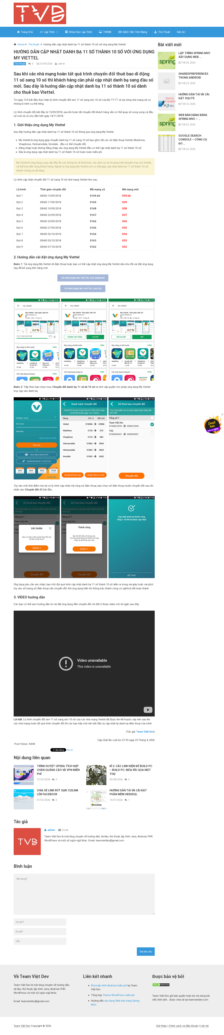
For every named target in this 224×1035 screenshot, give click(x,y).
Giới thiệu (161, 1025)
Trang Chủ (26, 32)
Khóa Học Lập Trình (80, 32)
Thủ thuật (33, 44)
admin (61, 63)
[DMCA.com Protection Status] (161, 985)
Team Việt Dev (22, 1025)
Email (65, 830)
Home (21, 44)
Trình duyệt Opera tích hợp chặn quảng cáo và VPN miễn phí (58, 770)
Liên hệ (204, 1025)
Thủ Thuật (164, 32)
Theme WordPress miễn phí (119, 995)
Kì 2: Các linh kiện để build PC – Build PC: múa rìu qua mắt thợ (131, 770)
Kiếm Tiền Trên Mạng (134, 32)
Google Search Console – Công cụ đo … (192, 139)
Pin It (70, 750)
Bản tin (181, 32)
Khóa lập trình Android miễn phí (109, 985)
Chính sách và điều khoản (183, 1025)
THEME (107, 32)
